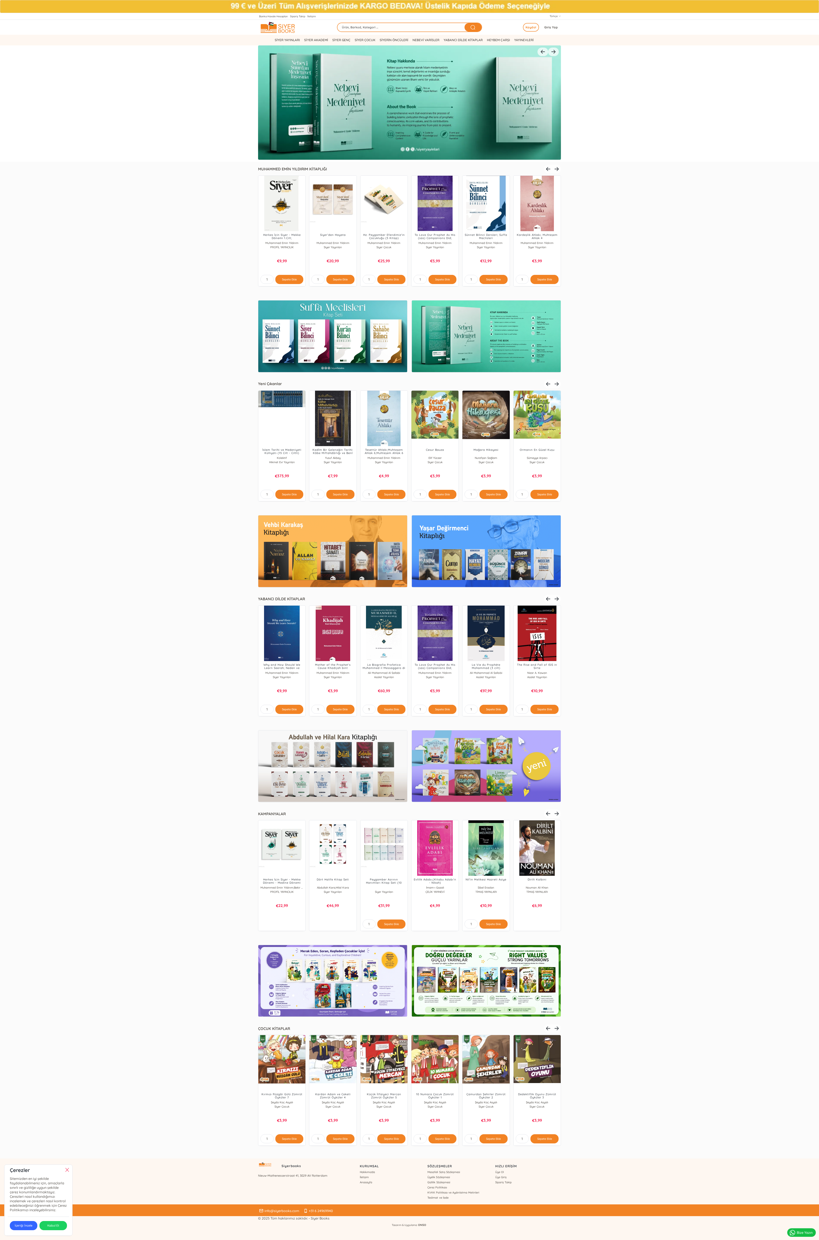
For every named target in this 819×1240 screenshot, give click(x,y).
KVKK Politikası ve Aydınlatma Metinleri (453, 1192)
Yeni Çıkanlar (270, 383)
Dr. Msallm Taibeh (435, 672)
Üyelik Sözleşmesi (438, 1177)
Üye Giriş (501, 1177)
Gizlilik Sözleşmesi (438, 1182)
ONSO (422, 1225)
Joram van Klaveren (282, 672)
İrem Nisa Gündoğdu (282, 1102)
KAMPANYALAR (272, 813)
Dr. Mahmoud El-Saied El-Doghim (537, 672)
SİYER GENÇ (341, 40)
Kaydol (531, 27)
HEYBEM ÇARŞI (498, 40)
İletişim (311, 16)
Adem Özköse (333, 458)
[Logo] (288, 27)
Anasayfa (366, 1182)
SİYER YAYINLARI (287, 40)
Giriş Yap (551, 27)
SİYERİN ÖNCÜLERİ (394, 40)
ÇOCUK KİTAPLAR (274, 1028)
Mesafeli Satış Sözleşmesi (443, 1172)
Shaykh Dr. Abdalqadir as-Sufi (435, 887)
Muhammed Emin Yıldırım (282, 243)
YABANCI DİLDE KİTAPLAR (463, 40)
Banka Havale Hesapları (273, 16)
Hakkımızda (367, 1172)
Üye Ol (499, 1172)
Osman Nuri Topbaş (384, 672)
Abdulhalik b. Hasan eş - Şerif (486, 458)
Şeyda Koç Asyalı (333, 1102)
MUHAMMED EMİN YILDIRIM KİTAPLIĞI (292, 169)
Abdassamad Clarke (282, 887)
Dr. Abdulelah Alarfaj (486, 672)
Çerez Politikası (437, 1187)
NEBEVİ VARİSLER (425, 40)
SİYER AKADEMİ (316, 40)
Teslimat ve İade (437, 1197)
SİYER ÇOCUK (365, 40)
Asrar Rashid (486, 887)
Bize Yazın (805, 1232)
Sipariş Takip (297, 16)
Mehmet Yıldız (384, 458)
